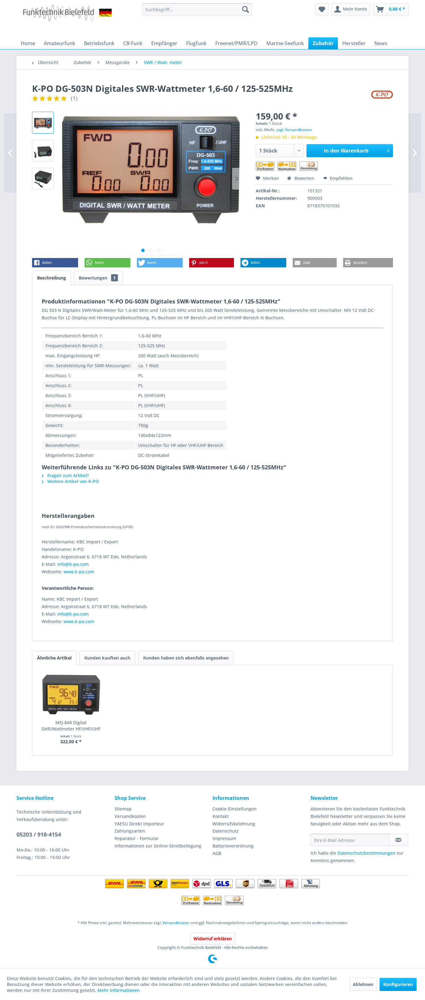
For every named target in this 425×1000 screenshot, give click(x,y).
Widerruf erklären (213, 938)
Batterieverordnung (233, 846)
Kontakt (221, 816)
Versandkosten (130, 816)
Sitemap (123, 809)
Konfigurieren (398, 984)
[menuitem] (197, 9)
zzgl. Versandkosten (294, 129)
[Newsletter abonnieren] (398, 840)
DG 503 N (51, 310)
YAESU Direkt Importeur (139, 824)
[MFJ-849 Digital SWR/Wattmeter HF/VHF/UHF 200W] (71, 694)
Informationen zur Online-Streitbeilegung (157, 846)
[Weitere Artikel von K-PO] (382, 95)
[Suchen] (245, 9)
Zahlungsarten (129, 831)
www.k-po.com (78, 572)
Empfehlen (341, 178)
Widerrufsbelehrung (234, 824)
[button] (55, 262)
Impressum (224, 838)
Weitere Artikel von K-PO (72, 481)
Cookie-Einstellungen (235, 809)
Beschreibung (51, 278)
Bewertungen (97, 278)
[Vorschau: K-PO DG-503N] (43, 123)
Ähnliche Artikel (54, 658)
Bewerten (304, 178)
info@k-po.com (73, 564)
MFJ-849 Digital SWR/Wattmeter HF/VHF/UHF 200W (70, 726)
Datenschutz (226, 831)
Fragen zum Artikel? (67, 475)
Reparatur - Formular (136, 838)
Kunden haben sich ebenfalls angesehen (186, 658)
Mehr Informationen (118, 990)
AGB (217, 853)
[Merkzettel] (322, 9)
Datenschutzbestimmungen (366, 853)
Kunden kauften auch (107, 658)
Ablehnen (363, 984)
